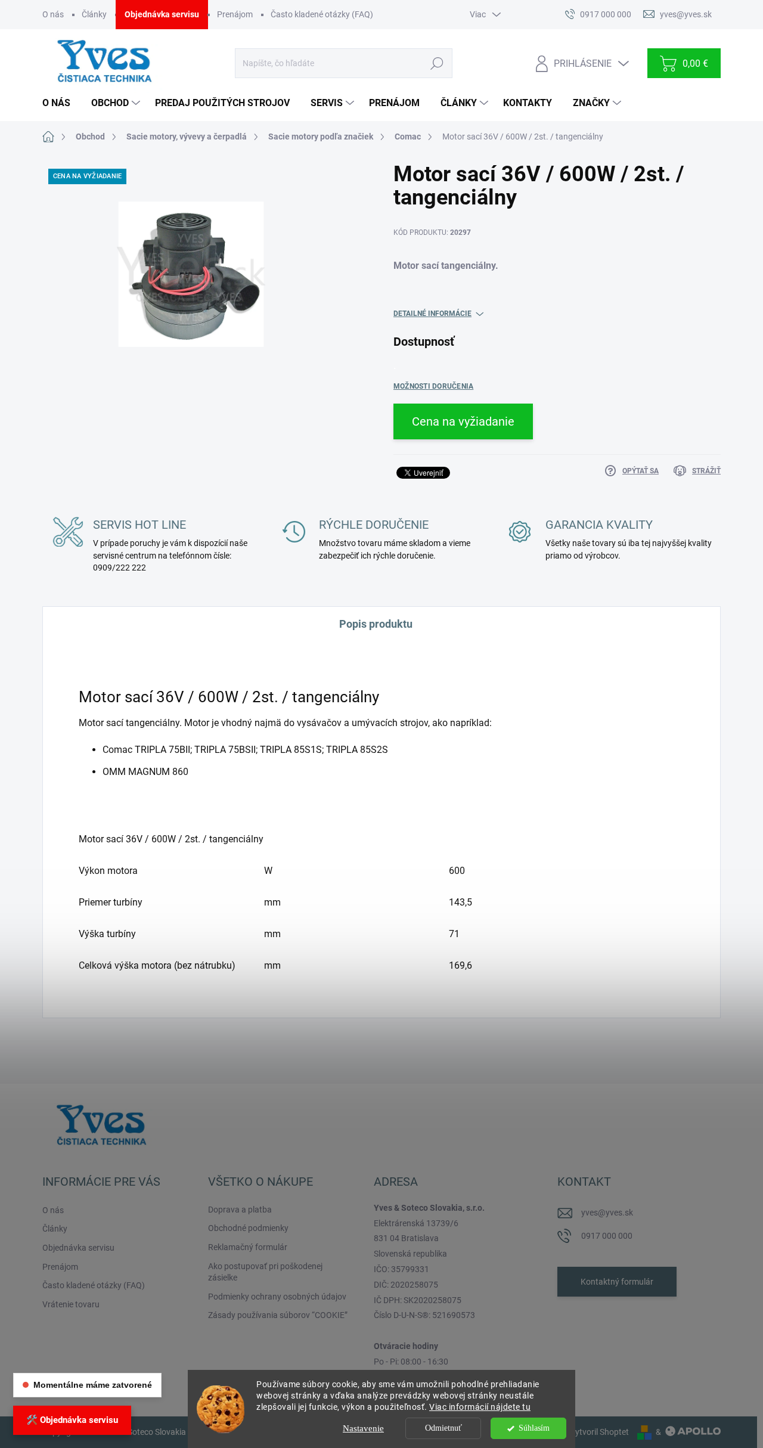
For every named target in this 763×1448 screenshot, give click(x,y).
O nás (53, 14)
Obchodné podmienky (248, 1228)
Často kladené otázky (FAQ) (322, 14)
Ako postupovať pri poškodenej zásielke (265, 1272)
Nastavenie (363, 1428)
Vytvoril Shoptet (599, 1432)
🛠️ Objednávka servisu (72, 1420)
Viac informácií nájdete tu (480, 1407)
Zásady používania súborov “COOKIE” (278, 1315)
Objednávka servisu (162, 14)
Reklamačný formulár (247, 1247)
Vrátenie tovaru (71, 1304)
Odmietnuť (443, 1428)
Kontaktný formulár (617, 1281)
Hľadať (436, 63)
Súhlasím (534, 1428)
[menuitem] (60, 103)
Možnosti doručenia (433, 386)
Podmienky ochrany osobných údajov (277, 1296)
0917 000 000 (606, 1236)
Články (94, 14)
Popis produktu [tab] (375, 624)
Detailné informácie (432, 313)
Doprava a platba (240, 1209)
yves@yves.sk (607, 1212)
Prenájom (235, 14)
